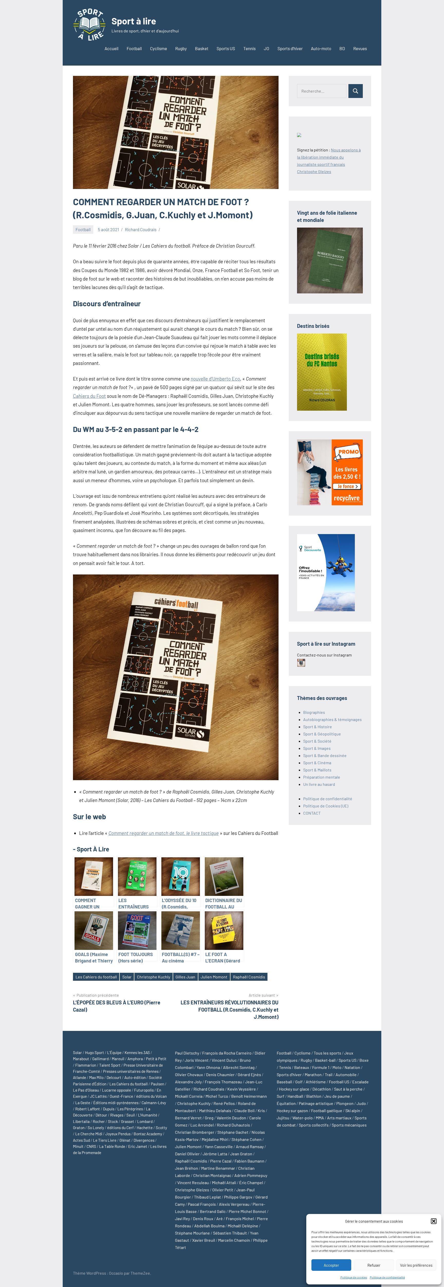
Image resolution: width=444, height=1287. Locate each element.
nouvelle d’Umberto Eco (215, 379)
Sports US (226, 48)
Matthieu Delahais (215, 1110)
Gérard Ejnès (249, 1074)
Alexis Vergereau (234, 1204)
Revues (360, 48)
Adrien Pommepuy (250, 1175)
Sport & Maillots (317, 769)
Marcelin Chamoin (234, 1240)
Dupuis (108, 1108)
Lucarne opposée (116, 1090)
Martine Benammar (218, 1168)
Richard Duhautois (233, 1124)
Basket (201, 48)
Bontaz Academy (148, 1133)
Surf (280, 1096)
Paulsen (157, 1084)
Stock (113, 1121)
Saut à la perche (348, 1088)
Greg (209, 1117)
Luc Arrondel (202, 1124)
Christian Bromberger (194, 1132)
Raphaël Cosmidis (249, 976)
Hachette (145, 1127)
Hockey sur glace (294, 1088)
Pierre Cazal (221, 1160)
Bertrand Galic (213, 1211)
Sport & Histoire (317, 726)
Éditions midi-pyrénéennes (115, 1102)
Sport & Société (317, 741)
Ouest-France (121, 1096)
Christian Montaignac (212, 1175)
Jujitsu (283, 1117)
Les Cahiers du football (96, 976)
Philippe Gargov (238, 1196)
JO (266, 48)
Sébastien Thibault (230, 1232)
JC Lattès (98, 1096)
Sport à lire (134, 20)
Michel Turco (217, 1096)
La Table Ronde (112, 1146)
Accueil (111, 48)
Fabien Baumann (249, 1160)
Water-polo (302, 1117)
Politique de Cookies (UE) (325, 805)
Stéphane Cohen (247, 1139)
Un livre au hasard (319, 784)
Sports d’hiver (290, 48)
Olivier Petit (222, 1189)
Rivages (116, 1115)
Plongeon (345, 1103)
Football (134, 48)
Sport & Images (317, 748)
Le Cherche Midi (88, 1133)
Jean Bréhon (186, 1168)
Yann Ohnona (208, 1067)
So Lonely (96, 1127)
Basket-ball (325, 1060)
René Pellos (224, 1103)
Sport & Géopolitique (322, 733)
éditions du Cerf (120, 1127)
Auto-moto (321, 48)
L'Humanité (147, 1115)
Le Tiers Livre (104, 1140)
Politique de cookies (353, 1277)
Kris (261, 1110)
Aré (219, 1218)
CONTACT (312, 813)
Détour (101, 1115)
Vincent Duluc (224, 1060)
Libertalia (81, 1121)
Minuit (78, 1146)
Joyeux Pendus (118, 1133)
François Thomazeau (223, 1081)
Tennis (249, 48)
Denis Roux (203, 1218)
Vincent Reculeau (193, 1182)
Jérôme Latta (215, 1153)
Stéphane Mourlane (192, 1232)
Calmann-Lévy (154, 1102)
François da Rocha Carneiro (227, 1052)
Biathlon (313, 1096)
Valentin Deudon (231, 1117)
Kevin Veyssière (241, 1088)
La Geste (82, 1102)
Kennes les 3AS (137, 1052)
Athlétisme (316, 1081)
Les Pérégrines (130, 1108)
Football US (339, 1081)
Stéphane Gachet (232, 1132)
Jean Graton (241, 1153)
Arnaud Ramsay (250, 1146)
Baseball (284, 1081)
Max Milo (96, 1077)
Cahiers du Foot (89, 396)
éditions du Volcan (151, 1096)
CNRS (91, 1146)
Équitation (286, 1103)
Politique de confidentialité (387, 1277)
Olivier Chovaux (189, 1074)
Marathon (313, 1074)
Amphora (135, 1058)
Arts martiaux (339, 1117)
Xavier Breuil (203, 1240)
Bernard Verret (188, 1117)
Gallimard (100, 1058)
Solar (127, 976)
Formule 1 (320, 1067)
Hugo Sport (94, 1052)
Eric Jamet (137, 1146)
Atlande (79, 1077)
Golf (299, 1081)
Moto (336, 1067)
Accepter (331, 1265)
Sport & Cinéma (317, 762)
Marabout (81, 1058)
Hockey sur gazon (292, 1110)
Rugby (181, 48)
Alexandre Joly (188, 1081)
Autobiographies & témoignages (332, 719)
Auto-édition (135, 1077)
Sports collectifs (314, 1124)
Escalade (360, 1081)
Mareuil (118, 1058)
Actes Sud (81, 1140)
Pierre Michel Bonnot (247, 1211)
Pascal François (202, 1204)
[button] (433, 1221)
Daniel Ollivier (187, 1153)
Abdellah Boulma (209, 1225)
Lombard (145, 1121)
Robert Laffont (87, 1108)
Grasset (127, 1121)
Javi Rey (182, 1218)
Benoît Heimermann (249, 1096)
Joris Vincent (197, 1060)
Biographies (314, 712)
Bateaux (301, 1067)
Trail (328, 1074)
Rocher (99, 1121)
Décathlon (321, 1088)
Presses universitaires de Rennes (131, 1071)
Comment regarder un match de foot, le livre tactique (163, 833)
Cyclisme (158, 48)
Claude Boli (244, 1110)
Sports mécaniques (349, 1124)
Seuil (130, 1115)
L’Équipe (114, 1052)
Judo (361, 1103)
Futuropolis (144, 1090)
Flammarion (85, 1065)
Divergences (144, 1140)
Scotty (161, 1127)
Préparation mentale (321, 777)
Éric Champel (251, 1182)
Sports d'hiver (289, 1074)
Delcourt (114, 1077)
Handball (295, 1096)
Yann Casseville (219, 1146)
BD (342, 48)
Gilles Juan (185, 976)
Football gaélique (326, 1110)
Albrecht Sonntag (239, 1067)
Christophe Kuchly (153, 976)
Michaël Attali (224, 1182)
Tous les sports (327, 1052)
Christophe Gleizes (192, 1189)
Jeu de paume (337, 1096)
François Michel (240, 1218)
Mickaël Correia (188, 1096)
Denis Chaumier (220, 1074)
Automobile (346, 1074)
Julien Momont (214, 976)
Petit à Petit (156, 1058)
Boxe (364, 1060)
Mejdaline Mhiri (215, 1139)
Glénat (125, 1140)
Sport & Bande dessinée (325, 755)
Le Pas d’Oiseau (86, 1090)
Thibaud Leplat (207, 1196)
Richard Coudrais (140, 229)
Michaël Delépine (243, 1225)
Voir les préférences (416, 1265)
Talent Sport (110, 1065)
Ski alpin (352, 1110)
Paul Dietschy (187, 1052)
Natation (352, 1067)
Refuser (373, 1265)
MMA (320, 1117)
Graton (79, 1127)
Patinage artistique (316, 1103)
